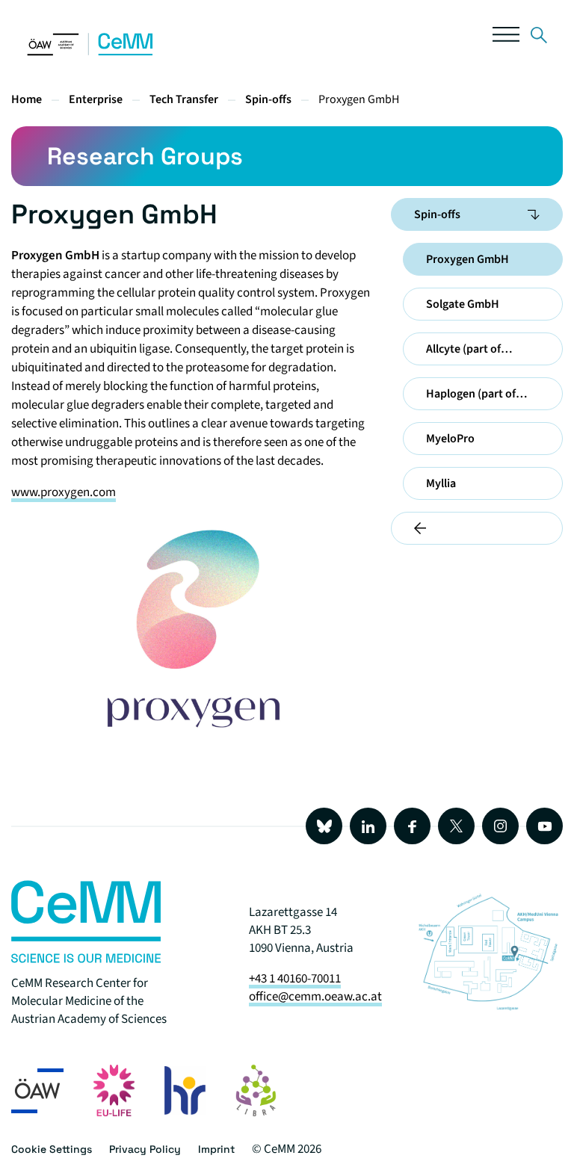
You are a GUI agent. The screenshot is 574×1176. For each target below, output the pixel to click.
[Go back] (477, 528)
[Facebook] (412, 826)
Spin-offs (268, 99)
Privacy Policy (145, 1149)
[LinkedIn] (368, 826)
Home (26, 99)
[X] (456, 826)
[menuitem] (534, 214)
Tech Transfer (183, 99)
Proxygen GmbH (358, 99)
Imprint (216, 1149)
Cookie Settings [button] (51, 1149)
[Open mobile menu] (506, 38)
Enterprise (96, 99)
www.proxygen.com (63, 492)
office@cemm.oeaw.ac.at (315, 997)
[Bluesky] (324, 826)
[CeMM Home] (90, 52)
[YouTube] (544, 826)
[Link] (539, 38)
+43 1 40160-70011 (295, 979)
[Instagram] (500, 826)
